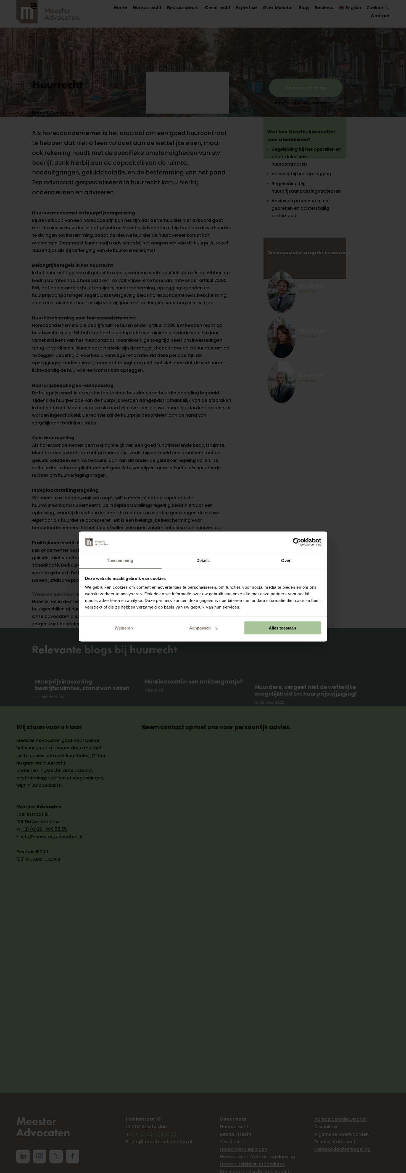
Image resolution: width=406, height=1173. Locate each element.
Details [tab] (203, 560)
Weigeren (124, 628)
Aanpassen (200, 628)
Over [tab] (286, 560)
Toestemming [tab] (120, 560)
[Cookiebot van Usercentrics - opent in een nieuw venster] (297, 542)
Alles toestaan (282, 628)
